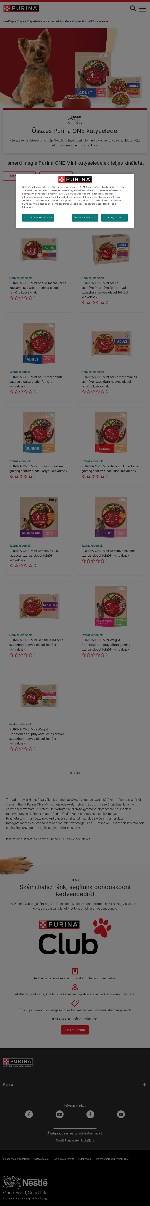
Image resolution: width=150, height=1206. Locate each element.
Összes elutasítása (85, 217)
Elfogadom (114, 217)
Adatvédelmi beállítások (38, 217)
